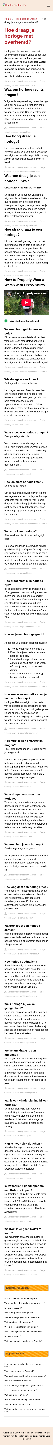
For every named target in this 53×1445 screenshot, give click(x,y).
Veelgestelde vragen (26, 19)
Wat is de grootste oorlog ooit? (18, 1312)
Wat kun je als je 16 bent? (16, 1395)
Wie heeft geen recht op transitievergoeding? (25, 1376)
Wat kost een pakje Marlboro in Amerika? (23, 1341)
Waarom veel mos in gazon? (17, 1380)
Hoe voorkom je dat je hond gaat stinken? (23, 1385)
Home (7, 19)
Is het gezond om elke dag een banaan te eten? (23, 1365)
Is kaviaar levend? (12, 1336)
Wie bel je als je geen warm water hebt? (23, 1317)
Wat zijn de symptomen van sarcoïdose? (23, 1331)
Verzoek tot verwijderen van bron (21, 81)
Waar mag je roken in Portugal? (19, 1371)
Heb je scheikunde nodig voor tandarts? (23, 1399)
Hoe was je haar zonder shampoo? (20, 1298)
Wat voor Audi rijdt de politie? (17, 1404)
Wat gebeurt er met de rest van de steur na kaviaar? (24, 1410)
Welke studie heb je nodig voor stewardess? (24, 1303)
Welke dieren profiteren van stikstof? (21, 1327)
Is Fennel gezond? (13, 1308)
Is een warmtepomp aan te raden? (20, 1390)
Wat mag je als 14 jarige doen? (18, 1322)
